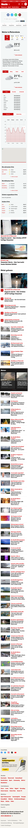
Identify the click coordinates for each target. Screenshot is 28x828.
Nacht (22, 71)
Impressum (3, 820)
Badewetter (18, 25)
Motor (2, 801)
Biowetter (14, 91)
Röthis (3, 208)
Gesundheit (4, 799)
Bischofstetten (5, 169)
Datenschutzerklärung (6, 823)
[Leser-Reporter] (19, 4)
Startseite (3, 778)
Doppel (3, 212)
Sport (9, 7)
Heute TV (19, 791)
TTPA (20, 820)
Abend (17, 71)
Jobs (17, 1)
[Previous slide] (2, 376)
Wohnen (10, 799)
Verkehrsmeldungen (19, 799)
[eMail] (19, 15)
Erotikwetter (21, 91)
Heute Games (4, 791)
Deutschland (18, 778)
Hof (3, 204)
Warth (3, 183)
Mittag (11, 71)
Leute (6, 788)
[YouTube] (15, 752)
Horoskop (22, 788)
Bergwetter (11, 25)
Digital (16, 788)
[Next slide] (26, 376)
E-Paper (4, 1)
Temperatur (8, 114)
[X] (5, 752)
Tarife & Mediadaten (13, 820)
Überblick (4, 25)
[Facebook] (8, 15)
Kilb (3, 171)
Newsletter (4, 782)
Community (17, 780)
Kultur (11, 788)
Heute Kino (13, 791)
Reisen (7, 801)
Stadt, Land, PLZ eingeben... (12, 19)
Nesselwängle (5, 185)
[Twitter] (12, 15)
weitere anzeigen (14, 176)
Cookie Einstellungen (6, 825)
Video (12, 801)
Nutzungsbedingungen (18, 823)
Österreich (4, 7)
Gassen (3, 210)
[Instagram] (8, 752)
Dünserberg (4, 187)
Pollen (6, 91)
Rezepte (23, 796)
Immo (11, 1)
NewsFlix (23, 1)
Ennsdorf (4, 174)
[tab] (12, 389)
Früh (5, 71)
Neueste (23, 7)
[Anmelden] (22, 4)
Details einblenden (18, 55)
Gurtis (3, 206)
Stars (2, 788)
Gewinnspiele (16, 796)
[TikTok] (12, 752)
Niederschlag (18, 114)
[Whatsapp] (16, 15)
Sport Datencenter (6, 796)
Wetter (23, 780)
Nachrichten (4, 780)
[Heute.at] (4, 4)
